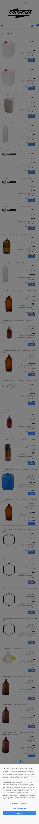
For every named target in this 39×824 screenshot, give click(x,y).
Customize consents (19, 808)
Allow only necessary (19, 803)
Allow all (19, 813)
